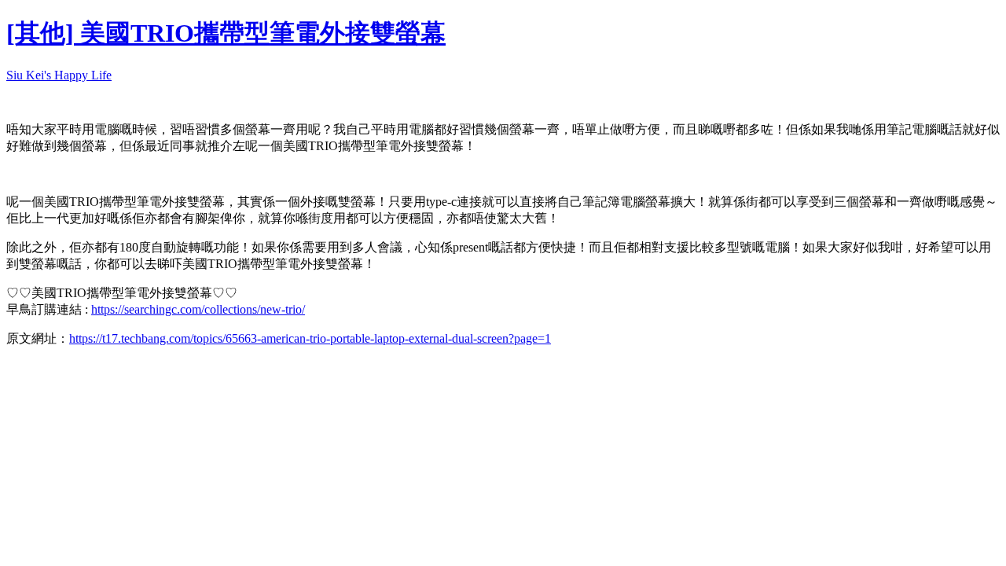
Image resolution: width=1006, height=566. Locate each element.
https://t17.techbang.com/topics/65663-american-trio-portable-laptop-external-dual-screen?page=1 (310, 338)
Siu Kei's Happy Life (59, 75)
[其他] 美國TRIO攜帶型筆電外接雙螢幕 (226, 33)
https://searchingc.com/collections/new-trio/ (198, 309)
